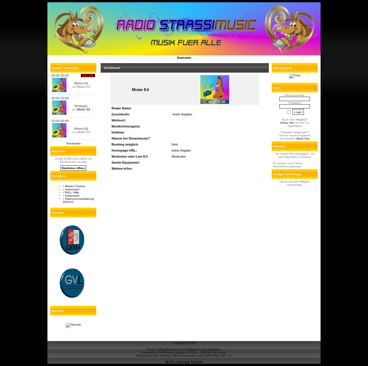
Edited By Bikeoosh (170, 349)
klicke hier (302, 138)
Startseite (184, 57)
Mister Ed (83, 109)
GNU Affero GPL (216, 355)
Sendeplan (73, 143)
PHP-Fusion (166, 352)
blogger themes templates (203, 349)
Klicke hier (287, 122)
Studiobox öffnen (73, 168)
